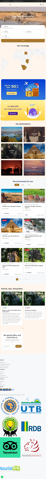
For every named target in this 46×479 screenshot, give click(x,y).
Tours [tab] (20, 22)
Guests (5, 36)
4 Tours (11, 152)
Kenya (12, 167)
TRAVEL (5, 307)
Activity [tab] (24, 22)
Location (6, 26)
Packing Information (4, 367)
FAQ (1, 383)
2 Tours (34, 152)
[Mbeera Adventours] (20, 203)
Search (23, 40)
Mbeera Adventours (4, 377)
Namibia (34, 134)
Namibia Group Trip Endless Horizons (11, 206)
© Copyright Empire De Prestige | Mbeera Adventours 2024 (12, 394)
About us (2, 372)
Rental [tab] (29, 22)
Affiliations (2, 381)
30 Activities (7, 135)
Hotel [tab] (16, 22)
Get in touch (2, 385)
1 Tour (12, 169)
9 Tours (34, 135)
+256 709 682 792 (6, 1)
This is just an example (30, 310)
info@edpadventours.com (18, 1)
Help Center (2, 362)
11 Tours (17, 135)
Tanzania (34, 167)
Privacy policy (3, 375)
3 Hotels (12, 135)
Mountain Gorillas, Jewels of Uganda (34, 265)
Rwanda (11, 150)
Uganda (11, 134)
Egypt (34, 150)
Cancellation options (4, 366)
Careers (1, 373)
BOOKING (28, 307)
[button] (40, 4)
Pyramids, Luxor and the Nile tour (10, 236)
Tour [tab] (17, 184)
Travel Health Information (5, 364)
